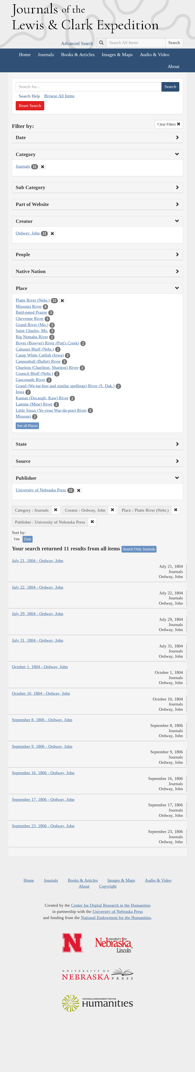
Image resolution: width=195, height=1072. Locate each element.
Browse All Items (59, 95)
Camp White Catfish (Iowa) (40, 355)
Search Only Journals (139, 549)
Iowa (20, 391)
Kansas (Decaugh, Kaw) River (42, 398)
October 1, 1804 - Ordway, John (40, 666)
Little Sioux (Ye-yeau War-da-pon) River (51, 410)
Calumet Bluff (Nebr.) (35, 349)
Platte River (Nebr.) (33, 300)
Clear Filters (167, 124)
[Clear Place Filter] (62, 300)
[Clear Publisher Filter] (78, 490)
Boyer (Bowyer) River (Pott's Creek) (47, 343)
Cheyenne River (30, 318)
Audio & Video (154, 54)
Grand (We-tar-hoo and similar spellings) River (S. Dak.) (65, 385)
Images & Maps (117, 54)
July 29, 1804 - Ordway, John (37, 613)
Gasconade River (30, 379)
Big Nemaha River (32, 336)
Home (25, 54)
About (174, 66)
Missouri (23, 416)
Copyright (108, 886)
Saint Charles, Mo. (32, 330)
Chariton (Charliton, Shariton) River (47, 367)
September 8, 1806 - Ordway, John (42, 719)
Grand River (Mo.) (32, 324)
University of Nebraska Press (41, 490)
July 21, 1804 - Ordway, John (37, 560)
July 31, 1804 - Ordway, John (37, 640)
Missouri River (29, 306)
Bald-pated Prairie (31, 312)
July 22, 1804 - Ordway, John (37, 587)
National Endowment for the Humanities (116, 917)
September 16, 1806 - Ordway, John (43, 772)
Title (16, 539)
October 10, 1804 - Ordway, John (41, 693)
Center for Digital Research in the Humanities (111, 905)
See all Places (27, 426)
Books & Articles (78, 54)
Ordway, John (28, 233)
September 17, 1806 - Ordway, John (43, 799)
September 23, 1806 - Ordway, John (43, 825)
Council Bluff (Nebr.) (34, 373)
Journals (46, 54)
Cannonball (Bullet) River (38, 361)
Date (27, 539)
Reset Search (30, 105)
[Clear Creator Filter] (52, 233)
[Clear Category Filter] (42, 166)
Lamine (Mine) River (34, 404)
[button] (55, 510)
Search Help (29, 96)
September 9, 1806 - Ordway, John (42, 746)
